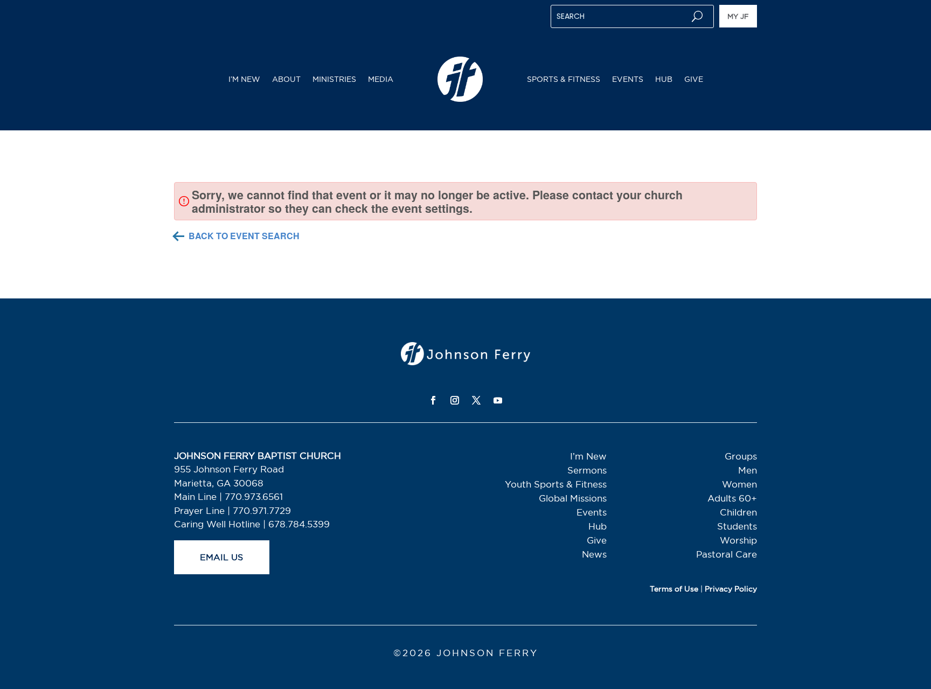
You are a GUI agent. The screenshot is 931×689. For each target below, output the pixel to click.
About (286, 79)
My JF (738, 16)
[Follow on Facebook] (433, 400)
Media (380, 79)
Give (693, 79)
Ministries (334, 79)
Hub (663, 79)
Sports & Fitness (563, 79)
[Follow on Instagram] (454, 400)
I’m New (244, 79)
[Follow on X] (476, 400)
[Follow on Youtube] (497, 400)
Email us (221, 557)
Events (627, 79)
